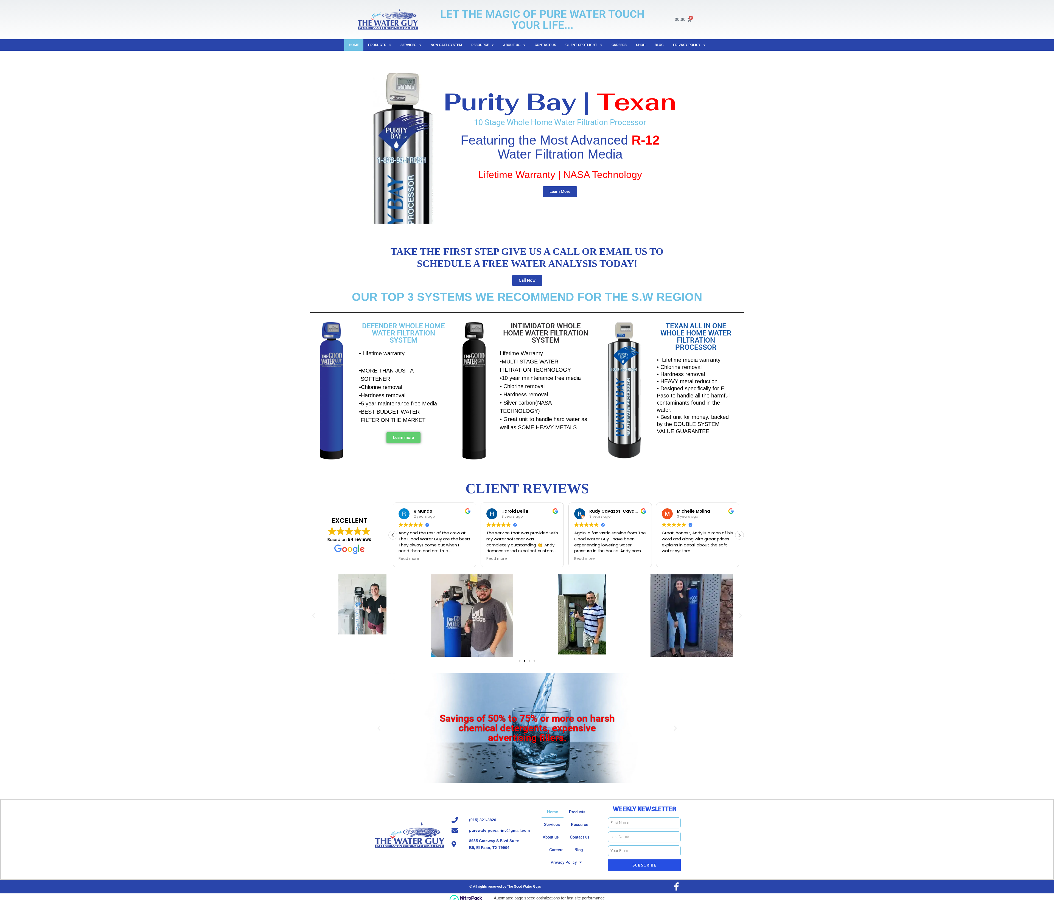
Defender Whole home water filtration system (403, 333)
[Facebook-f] (676, 886)
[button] (739, 535)
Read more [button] (409, 558)
